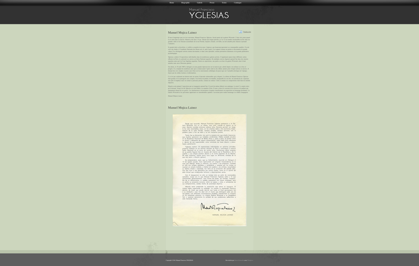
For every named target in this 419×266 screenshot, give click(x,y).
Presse (212, 2)
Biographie (185, 2)
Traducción (247, 32)
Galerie (199, 2)
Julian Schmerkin (239, 260)
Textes (224, 2)
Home (172, 2)
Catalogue (237, 2)
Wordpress (250, 260)
